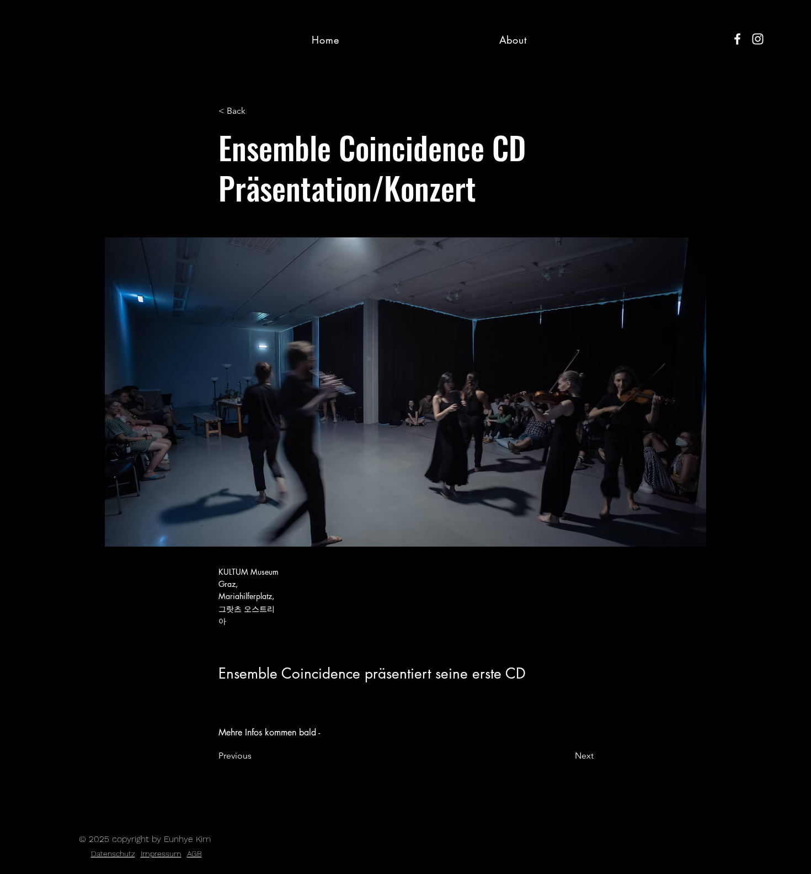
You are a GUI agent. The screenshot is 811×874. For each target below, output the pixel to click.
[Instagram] (757, 38)
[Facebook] (737, 38)
